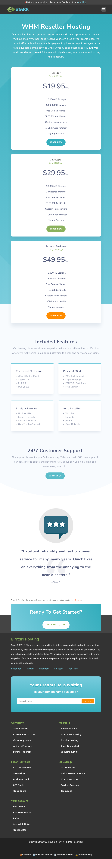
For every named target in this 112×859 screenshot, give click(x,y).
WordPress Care (69, 779)
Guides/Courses (70, 785)
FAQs (16, 818)
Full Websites (68, 767)
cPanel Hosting (69, 728)
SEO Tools (18, 785)
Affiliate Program (22, 746)
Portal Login (19, 806)
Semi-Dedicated (70, 746)
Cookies (26, 854)
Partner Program (22, 751)
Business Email (21, 779)
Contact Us (55, 476)
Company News (22, 740)
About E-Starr (20, 728)
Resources (66, 791)
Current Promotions (24, 734)
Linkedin (58, 668)
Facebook (16, 668)
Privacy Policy (85, 854)
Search (87, 701)
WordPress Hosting (71, 734)
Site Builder (19, 773)
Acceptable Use (65, 854)
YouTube (73, 668)
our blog (82, 2)
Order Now (56, 142)
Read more (76, 600)
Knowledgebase (22, 812)
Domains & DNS (69, 751)
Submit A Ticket (22, 824)
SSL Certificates (22, 767)
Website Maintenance (73, 773)
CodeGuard (19, 791)
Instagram (44, 668)
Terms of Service (43, 854)
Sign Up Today (56, 624)
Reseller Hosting (69, 740)
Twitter (30, 668)
